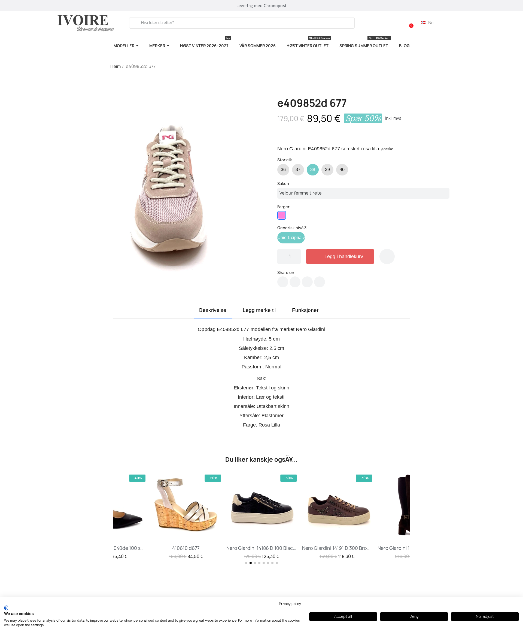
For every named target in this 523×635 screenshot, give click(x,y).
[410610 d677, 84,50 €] (186, 516)
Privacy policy (290, 603)
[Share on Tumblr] (319, 281)
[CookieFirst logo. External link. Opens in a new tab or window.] (6, 608)
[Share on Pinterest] (307, 281)
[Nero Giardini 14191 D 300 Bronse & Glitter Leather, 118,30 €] (337, 516)
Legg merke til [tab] (259, 310)
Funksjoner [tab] (305, 310)
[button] (409, 22)
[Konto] (395, 22)
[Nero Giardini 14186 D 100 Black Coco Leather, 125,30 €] (261, 516)
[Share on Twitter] (295, 281)
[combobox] (242, 22)
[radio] (283, 169)
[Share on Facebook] (282, 281)
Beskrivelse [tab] (212, 310)
